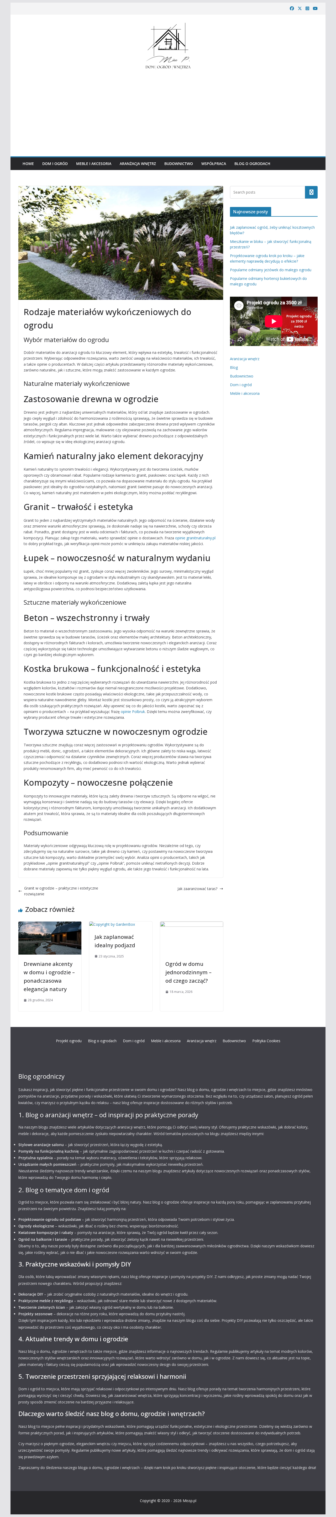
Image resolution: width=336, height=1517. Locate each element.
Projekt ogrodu (69, 1040)
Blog (234, 367)
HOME (28, 163)
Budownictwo (178, 163)
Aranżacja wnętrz (138, 163)
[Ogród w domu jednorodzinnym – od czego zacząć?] (191, 924)
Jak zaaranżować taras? (197, 888)
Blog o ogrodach (252, 163)
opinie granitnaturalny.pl (195, 537)
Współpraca (213, 163)
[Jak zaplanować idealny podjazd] (112, 924)
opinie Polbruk (133, 711)
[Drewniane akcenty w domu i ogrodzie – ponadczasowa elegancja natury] (49, 924)
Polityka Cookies (266, 1040)
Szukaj (311, 192)
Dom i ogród (55, 163)
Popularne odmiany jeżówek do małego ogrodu (270, 269)
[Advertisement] (168, 111)
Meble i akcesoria (93, 163)
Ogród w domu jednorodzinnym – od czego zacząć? (188, 972)
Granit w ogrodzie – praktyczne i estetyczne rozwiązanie (61, 891)
